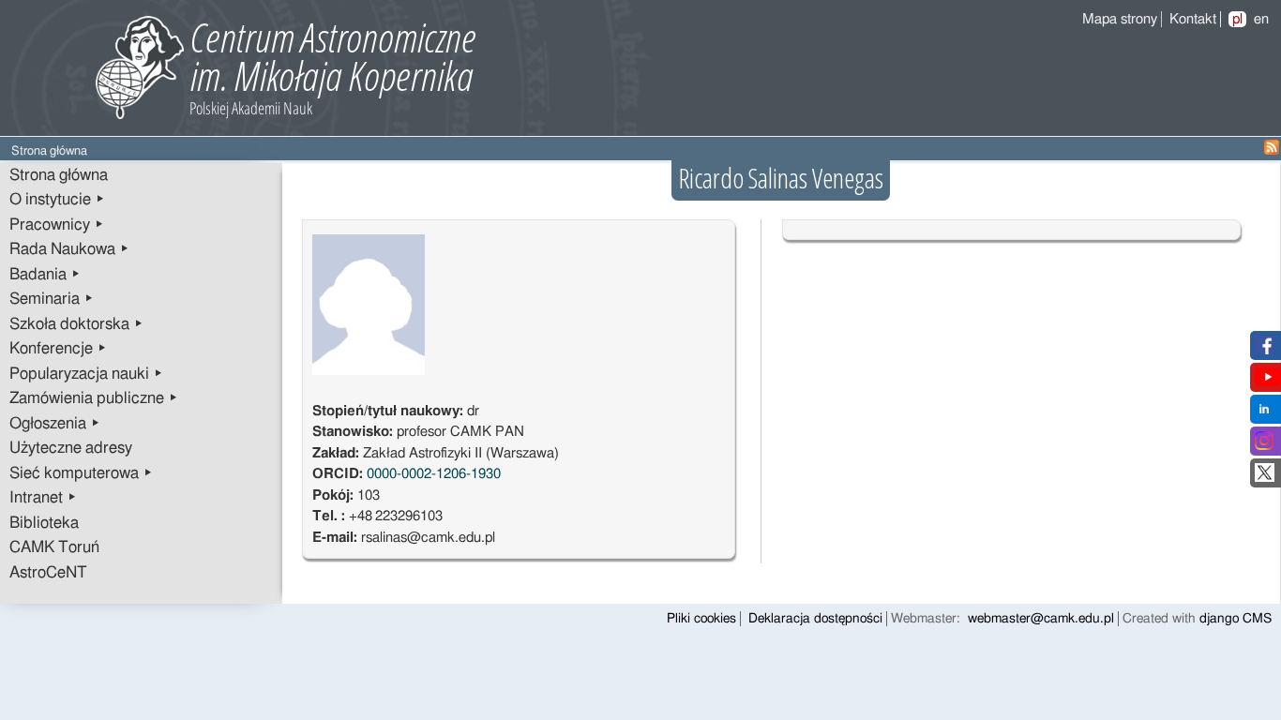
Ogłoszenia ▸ (54, 423)
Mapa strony (1119, 19)
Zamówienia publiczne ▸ (93, 398)
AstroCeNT (48, 572)
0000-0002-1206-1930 (434, 474)
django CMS (1235, 618)
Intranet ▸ (43, 497)
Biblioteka (44, 523)
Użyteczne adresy (70, 448)
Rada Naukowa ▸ (69, 249)
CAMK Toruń (54, 547)
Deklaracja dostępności (815, 618)
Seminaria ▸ (51, 299)
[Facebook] (1264, 350)
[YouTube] (1268, 382)
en (1261, 19)
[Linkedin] (1264, 414)
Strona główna (58, 175)
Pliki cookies (701, 618)
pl (1237, 19)
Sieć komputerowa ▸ (81, 473)
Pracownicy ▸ (56, 225)
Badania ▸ (45, 274)
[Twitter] (1264, 478)
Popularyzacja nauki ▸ (86, 374)
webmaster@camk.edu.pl (1041, 618)
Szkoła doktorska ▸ (76, 324)
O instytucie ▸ (57, 199)
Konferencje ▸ (58, 348)
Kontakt (1192, 19)
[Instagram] (1264, 446)
